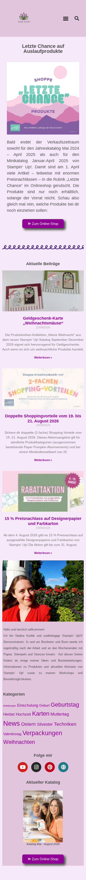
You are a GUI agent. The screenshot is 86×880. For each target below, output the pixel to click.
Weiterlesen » (43, 357)
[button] (65, 18)
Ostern (28, 724)
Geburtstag (65, 704)
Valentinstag (12, 734)
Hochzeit (23, 714)
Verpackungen (42, 733)
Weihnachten (19, 742)
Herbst (9, 714)
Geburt (44, 705)
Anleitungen (9, 705)
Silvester (45, 724)
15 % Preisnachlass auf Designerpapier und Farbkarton (43, 521)
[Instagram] (36, 767)
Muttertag (59, 714)
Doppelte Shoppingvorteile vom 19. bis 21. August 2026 (43, 418)
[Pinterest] (50, 767)
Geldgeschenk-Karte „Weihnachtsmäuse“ (43, 321)
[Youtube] (23, 767)
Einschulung (27, 705)
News (11, 723)
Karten (40, 713)
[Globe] (63, 767)
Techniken (65, 724)
